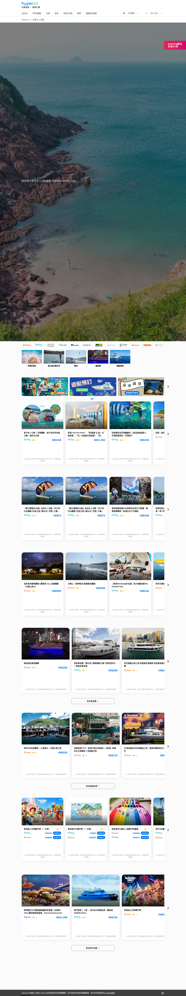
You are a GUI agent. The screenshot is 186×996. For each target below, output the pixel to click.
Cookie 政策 (110, 993)
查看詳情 (57, 833)
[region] (93, 359)
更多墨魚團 (92, 701)
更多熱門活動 (92, 948)
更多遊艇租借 (92, 786)
